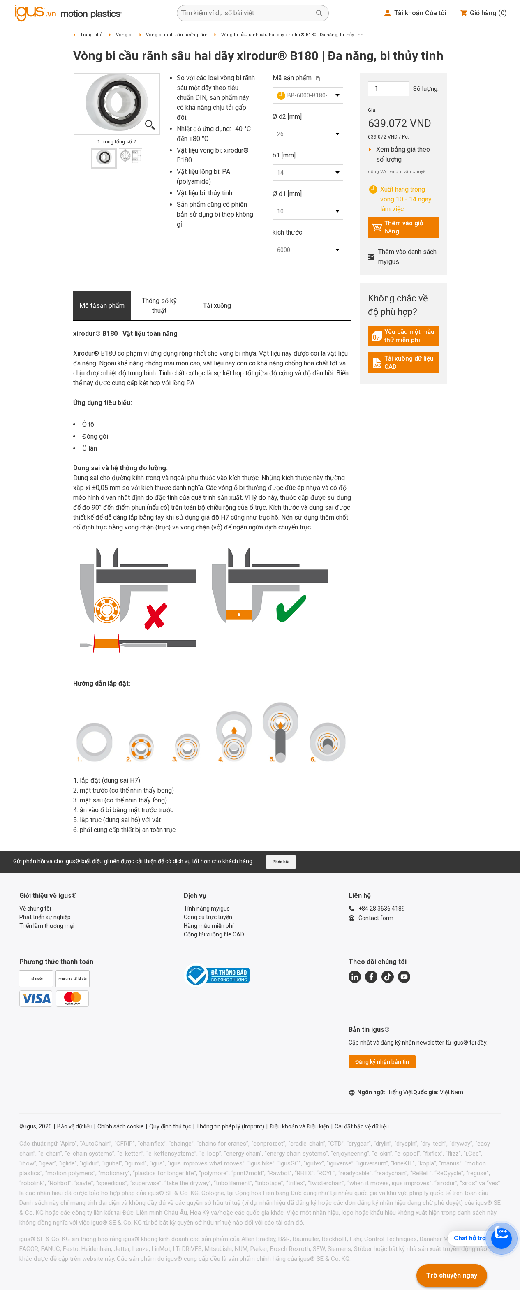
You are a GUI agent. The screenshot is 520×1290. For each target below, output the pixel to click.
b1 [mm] (284, 155)
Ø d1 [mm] (287, 194)
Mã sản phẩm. (293, 78)
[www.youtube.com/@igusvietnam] (404, 977)
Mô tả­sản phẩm (102, 306)
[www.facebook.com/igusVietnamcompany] (371, 977)
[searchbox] (246, 13)
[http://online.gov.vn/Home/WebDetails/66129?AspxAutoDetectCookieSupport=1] (217, 975)
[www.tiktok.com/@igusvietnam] (387, 977)
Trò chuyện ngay (451, 1275)
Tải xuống (217, 306)
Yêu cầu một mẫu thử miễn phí (405, 336)
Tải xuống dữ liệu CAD (404, 362)
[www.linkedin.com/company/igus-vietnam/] (355, 977)
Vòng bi (124, 34)
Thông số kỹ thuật (159, 305)
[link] (403, 339)
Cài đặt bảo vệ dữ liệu (362, 1126)
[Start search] (319, 13)
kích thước (287, 232)
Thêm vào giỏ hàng (397, 227)
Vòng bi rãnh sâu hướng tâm (177, 34)
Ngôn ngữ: (385, 1092)
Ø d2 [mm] (287, 116)
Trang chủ (91, 34)
